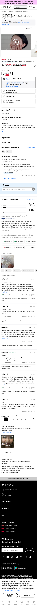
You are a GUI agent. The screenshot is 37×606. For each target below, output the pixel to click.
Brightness (20, 22)
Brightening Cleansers (8, 469)
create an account (17, 83)
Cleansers (10, 11)
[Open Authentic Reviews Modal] (18, 219)
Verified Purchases (28, 270)
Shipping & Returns (12, 86)
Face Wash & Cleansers (21, 11)
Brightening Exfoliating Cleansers (21, 467)
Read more (5, 292)
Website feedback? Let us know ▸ (18, 478)
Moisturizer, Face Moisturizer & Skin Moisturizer (16, 461)
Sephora (4, 463)
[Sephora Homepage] (6, 7)
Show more (5, 132)
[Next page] (33, 419)
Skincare (4, 11)
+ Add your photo (7, 432)
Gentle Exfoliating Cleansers (10, 472)
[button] (23, 61)
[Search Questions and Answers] (3, 151)
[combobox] (20, 7)
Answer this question (10, 178)
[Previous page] (2, 419)
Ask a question (16, 21)
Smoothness (5, 24)
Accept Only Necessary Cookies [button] (10, 595)
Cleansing (27, 22)
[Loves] (30, 7)
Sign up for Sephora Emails (10, 546)
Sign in (8, 83)
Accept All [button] (27, 595)
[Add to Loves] (34, 65)
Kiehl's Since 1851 (7, 14)
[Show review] (7, 261)
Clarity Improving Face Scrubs (11, 471)
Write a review (31, 199)
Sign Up (29, 550)
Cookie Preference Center (11, 590)
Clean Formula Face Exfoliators (25, 469)
